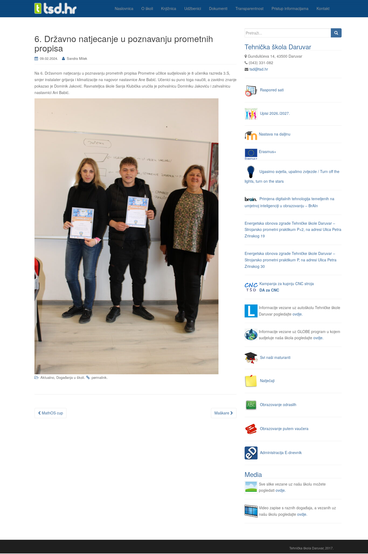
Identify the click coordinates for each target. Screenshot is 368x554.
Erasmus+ (267, 151)
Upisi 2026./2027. (275, 113)
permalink (99, 377)
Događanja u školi (70, 377)
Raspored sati (272, 89)
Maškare (222, 413)
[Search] (336, 32)
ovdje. (298, 314)
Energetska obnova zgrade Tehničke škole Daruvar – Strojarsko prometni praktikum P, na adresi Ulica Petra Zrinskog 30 (290, 260)
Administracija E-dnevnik (281, 452)
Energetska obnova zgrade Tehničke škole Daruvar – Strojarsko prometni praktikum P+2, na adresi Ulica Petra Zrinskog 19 (293, 229)
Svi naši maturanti (275, 357)
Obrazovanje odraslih (278, 404)
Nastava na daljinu (274, 134)
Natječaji (267, 380)
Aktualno (47, 377)
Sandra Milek (77, 58)
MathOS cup (52, 413)
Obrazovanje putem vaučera (284, 428)
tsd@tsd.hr (258, 69)
